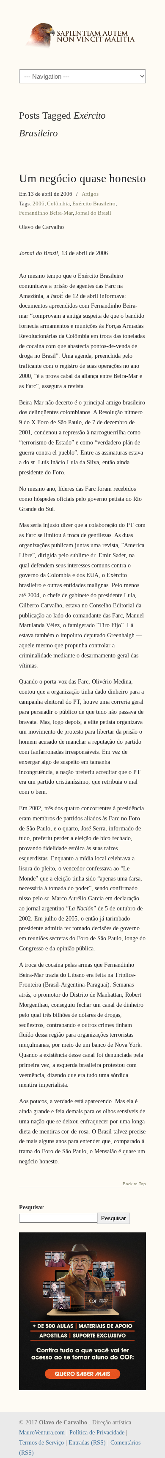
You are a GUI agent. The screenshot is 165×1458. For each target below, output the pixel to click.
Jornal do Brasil (93, 213)
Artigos (90, 194)
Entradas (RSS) (87, 1442)
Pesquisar (31, 1207)
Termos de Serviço (41, 1442)
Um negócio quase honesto (82, 178)
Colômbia (58, 203)
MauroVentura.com (42, 1432)
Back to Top (134, 1184)
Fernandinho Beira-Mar (46, 213)
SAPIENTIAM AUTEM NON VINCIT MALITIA (82, 34)
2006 (38, 203)
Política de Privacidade (96, 1432)
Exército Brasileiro (94, 203)
